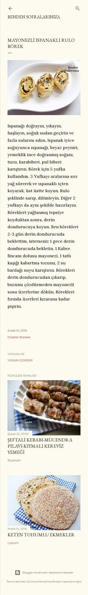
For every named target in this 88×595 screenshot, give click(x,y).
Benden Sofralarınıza (34, 17)
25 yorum (14, 460)
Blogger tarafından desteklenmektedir (47, 572)
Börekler (25, 337)
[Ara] (77, 7)
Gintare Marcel (37, 581)
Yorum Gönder (20, 360)
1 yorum (13, 543)
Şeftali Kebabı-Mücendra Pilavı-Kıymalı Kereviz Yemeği (40, 446)
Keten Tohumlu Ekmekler (41, 535)
